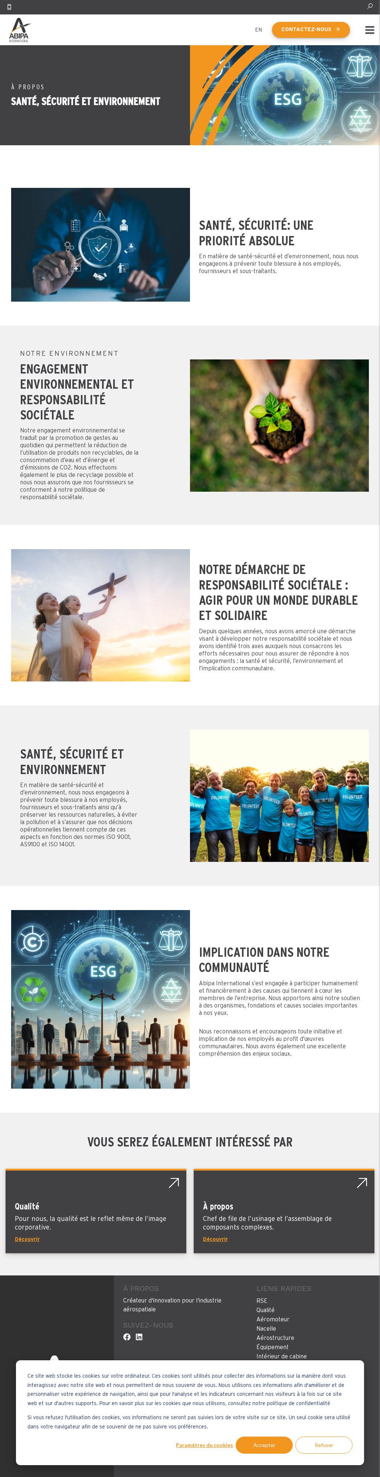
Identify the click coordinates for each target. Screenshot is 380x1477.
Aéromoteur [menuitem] (272, 1319)
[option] (190, 245)
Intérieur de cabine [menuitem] (281, 1357)
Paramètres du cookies (204, 1445)
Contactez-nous (306, 29)
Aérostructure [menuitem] (275, 1338)
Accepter (264, 1445)
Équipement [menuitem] (272, 1347)
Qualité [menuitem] (265, 1310)
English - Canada (259, 30)
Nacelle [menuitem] (266, 1329)
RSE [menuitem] (262, 1301)
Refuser (324, 1445)
